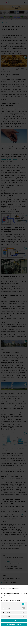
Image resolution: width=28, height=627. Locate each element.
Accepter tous (14, 620)
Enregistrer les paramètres (14, 624)
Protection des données (15, 600)
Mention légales (5, 600)
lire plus (3, 597)
